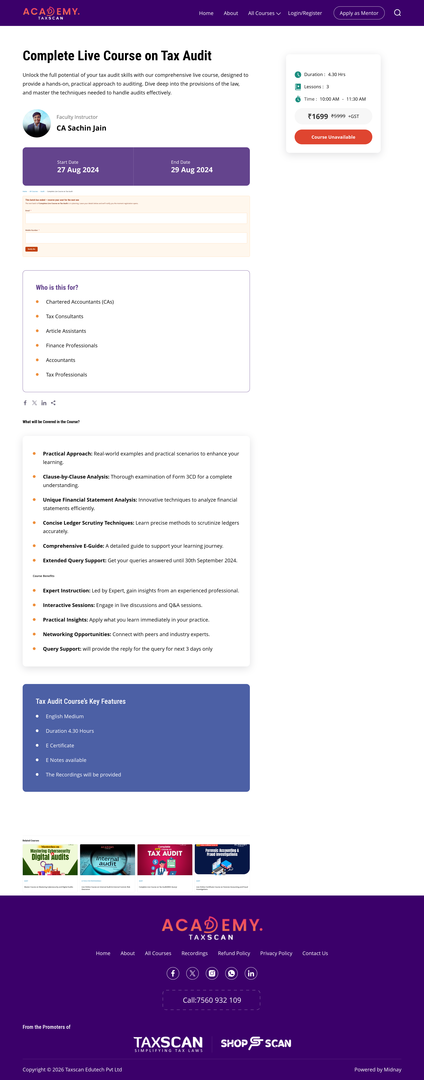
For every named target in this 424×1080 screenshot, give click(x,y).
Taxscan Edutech (84, 1069)
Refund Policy (234, 953)
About (231, 13)
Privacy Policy (276, 953)
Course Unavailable (333, 137)
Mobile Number (31, 230)
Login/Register (305, 12)
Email (27, 210)
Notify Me (31, 249)
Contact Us (315, 953)
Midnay (392, 1069)
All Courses (261, 13)
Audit (42, 191)
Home (206, 13)
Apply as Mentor (359, 12)
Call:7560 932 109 (212, 1000)
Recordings (195, 953)
